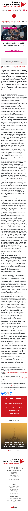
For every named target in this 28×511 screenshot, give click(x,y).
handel (3, 67)
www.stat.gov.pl (10, 385)
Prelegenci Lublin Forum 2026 (14, 407)
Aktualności (14, 487)
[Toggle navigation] (14, 16)
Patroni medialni (14, 413)
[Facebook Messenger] (11, 393)
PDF (24, 60)
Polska (17, 67)
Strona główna (14, 486)
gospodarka (22, 66)
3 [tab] (14, 450)
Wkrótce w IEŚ (14, 493)
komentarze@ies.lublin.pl (9, 62)
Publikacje (14, 490)
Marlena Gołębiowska (10, 36)
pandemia (12, 67)
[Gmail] (8, 393)
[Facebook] (2, 393)
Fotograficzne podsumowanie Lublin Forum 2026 (14, 404)
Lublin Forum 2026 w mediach (14, 401)
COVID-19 (12, 66)
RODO (14, 501)
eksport (17, 66)
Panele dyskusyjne (14, 410)
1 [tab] (9, 450)
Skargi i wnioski (14, 503)
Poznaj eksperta (14, 50)
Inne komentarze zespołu (14, 53)
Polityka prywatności (14, 500)
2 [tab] (11, 450)
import (7, 67)
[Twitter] (5, 393)
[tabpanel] (14, 435)
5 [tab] (19, 450)
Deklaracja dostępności (14, 498)
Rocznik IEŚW (14, 492)
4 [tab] (17, 450)
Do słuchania (14, 489)
